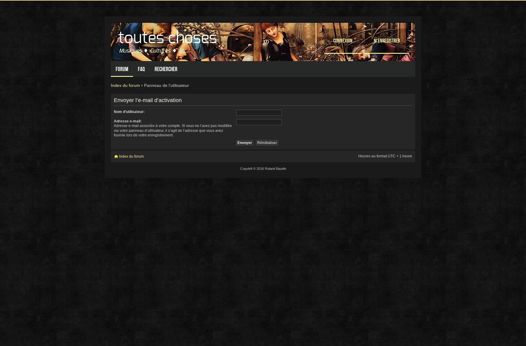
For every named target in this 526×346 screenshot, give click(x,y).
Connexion (342, 40)
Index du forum (125, 85)
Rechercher (166, 69)
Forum (122, 69)
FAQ (141, 69)
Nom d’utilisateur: (129, 112)
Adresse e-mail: (128, 121)
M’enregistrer (387, 40)
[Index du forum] (168, 40)
